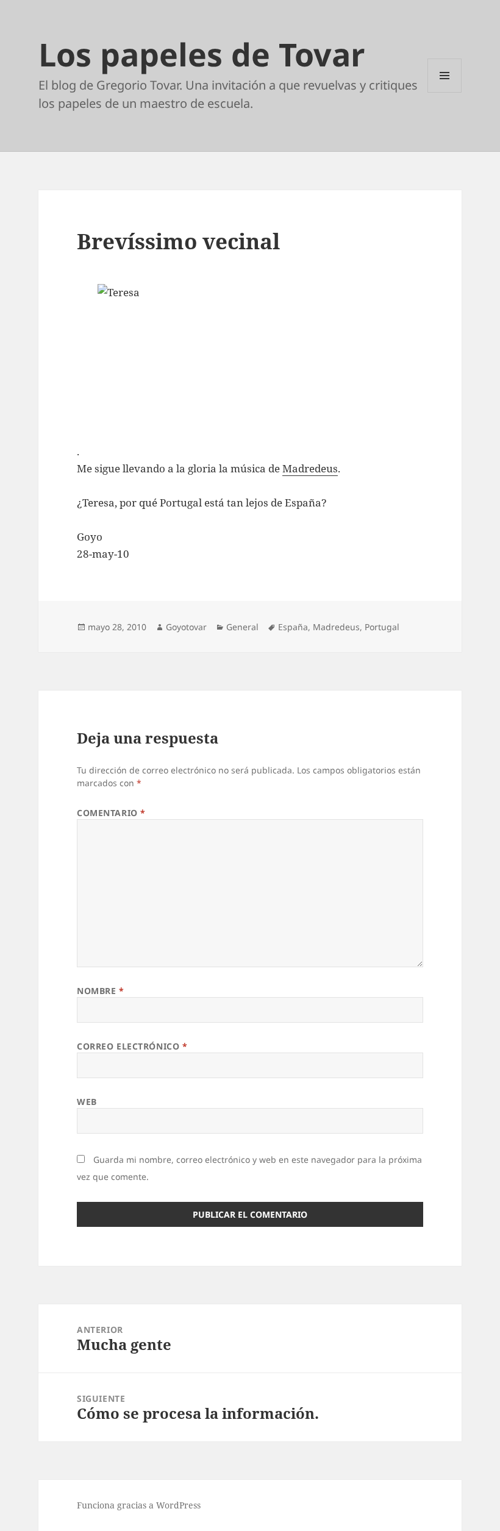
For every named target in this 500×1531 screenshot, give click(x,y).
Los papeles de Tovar (201, 54)
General (242, 627)
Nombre (100, 990)
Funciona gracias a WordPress (139, 1505)
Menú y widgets (445, 92)
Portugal (382, 627)
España (293, 627)
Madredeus (310, 468)
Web (87, 1101)
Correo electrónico (132, 1046)
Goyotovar (186, 627)
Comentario (111, 813)
